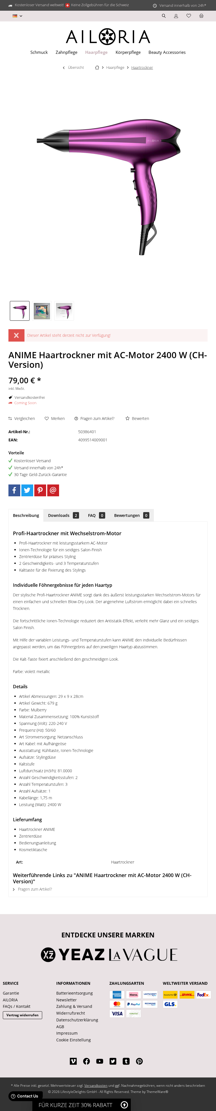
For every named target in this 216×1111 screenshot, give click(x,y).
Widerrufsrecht (70, 1013)
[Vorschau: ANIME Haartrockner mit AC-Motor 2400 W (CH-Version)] (20, 311)
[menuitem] (201, 16)
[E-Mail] (53, 490)
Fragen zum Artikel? (96, 418)
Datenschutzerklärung (77, 1020)
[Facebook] (14, 490)
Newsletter (66, 999)
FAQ (95, 515)
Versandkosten (95, 1085)
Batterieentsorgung (74, 993)
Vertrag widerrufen (22, 1015)
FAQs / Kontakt (16, 1006)
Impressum (67, 1033)
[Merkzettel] (188, 16)
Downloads (62, 515)
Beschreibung (26, 515)
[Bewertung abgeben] (108, 373)
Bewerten (140, 418)
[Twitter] (27, 490)
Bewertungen (130, 515)
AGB (60, 1026)
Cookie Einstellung (73, 1040)
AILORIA (10, 999)
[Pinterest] (40, 490)
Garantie (11, 993)
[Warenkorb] (201, 16)
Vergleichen (24, 418)
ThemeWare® (157, 1091)
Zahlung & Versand (74, 1006)
